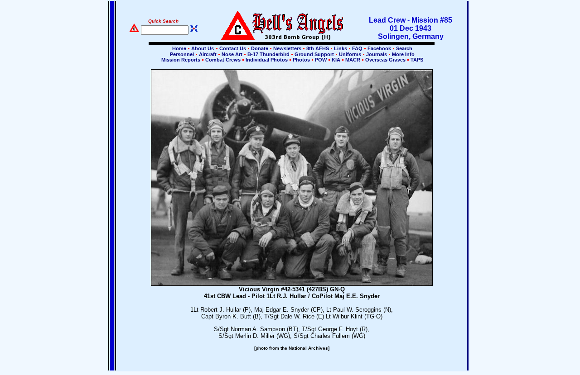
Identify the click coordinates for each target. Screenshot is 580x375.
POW (321, 59)
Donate (260, 48)
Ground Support (314, 54)
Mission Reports (181, 59)
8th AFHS (317, 48)
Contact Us (232, 48)
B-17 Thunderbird (268, 54)
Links (340, 48)
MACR (353, 59)
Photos (301, 59)
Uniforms (350, 54)
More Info (403, 54)
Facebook (379, 48)
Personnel (182, 54)
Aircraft (208, 54)
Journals (376, 54)
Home (179, 48)
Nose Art (232, 54)
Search (403, 48)
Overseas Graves (385, 59)
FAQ (357, 48)
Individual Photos (266, 59)
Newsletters (287, 48)
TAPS (416, 59)
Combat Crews (223, 59)
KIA (336, 59)
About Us (202, 48)
